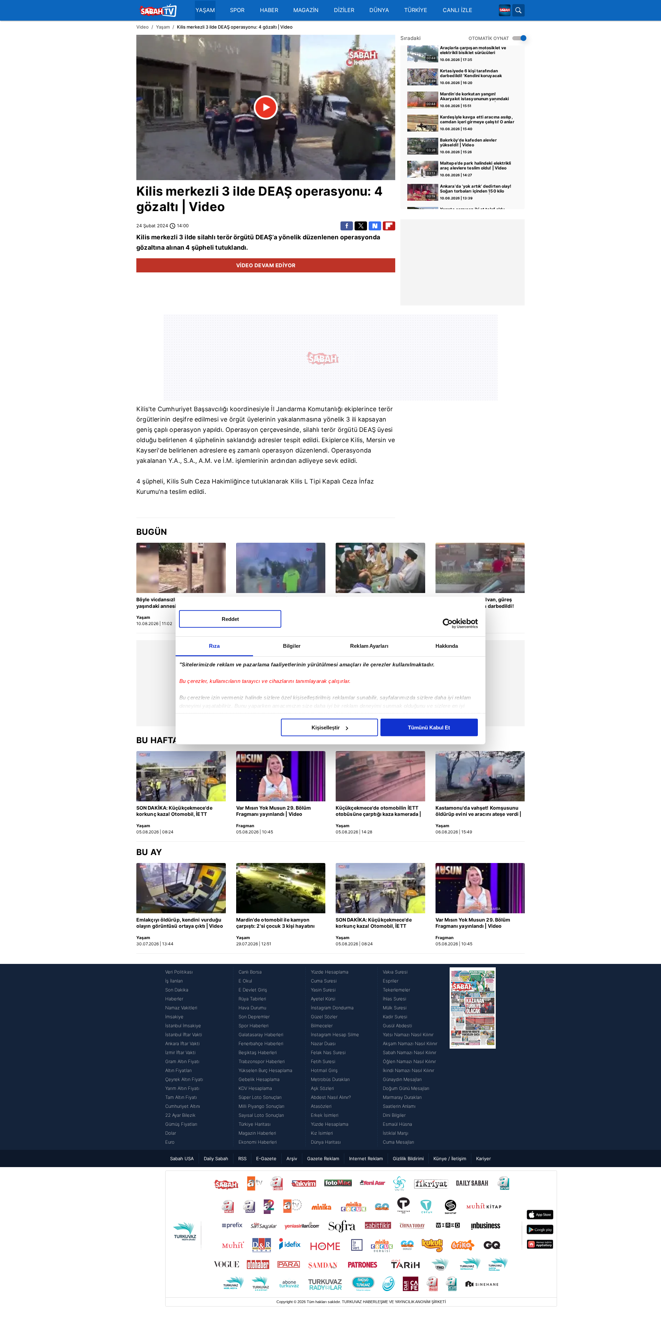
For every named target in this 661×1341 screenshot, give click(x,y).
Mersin (376, 440)
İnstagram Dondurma (332, 1007)
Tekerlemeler (396, 989)
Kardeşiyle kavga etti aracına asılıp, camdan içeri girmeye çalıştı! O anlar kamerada (477, 120)
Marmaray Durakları (402, 1097)
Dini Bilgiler (394, 1115)
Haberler (174, 998)
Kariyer (483, 1158)
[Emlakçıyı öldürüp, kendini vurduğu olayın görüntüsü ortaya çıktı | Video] (181, 888)
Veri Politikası (179, 972)
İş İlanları (174, 981)
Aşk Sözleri (322, 1088)
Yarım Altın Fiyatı (182, 1088)
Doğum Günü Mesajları (406, 1088)
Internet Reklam (366, 1158)
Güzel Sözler (324, 1016)
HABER (269, 10)
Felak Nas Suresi (328, 1052)
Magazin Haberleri (257, 1133)
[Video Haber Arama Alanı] (518, 10)
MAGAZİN (305, 10)
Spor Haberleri (254, 1025)
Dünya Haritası (326, 1142)
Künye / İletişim (449, 1158)
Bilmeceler (322, 1025)
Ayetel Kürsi (323, 998)
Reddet (230, 619)
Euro (170, 1142)
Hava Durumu (252, 1007)
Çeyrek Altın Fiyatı (184, 1079)
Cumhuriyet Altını (182, 1106)
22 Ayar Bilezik (180, 1115)
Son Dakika (176, 989)
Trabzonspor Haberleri (262, 1061)
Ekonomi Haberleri (258, 1142)
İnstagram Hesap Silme (335, 1034)
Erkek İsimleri (324, 1115)
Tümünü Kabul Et (429, 727)
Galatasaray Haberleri (261, 1034)
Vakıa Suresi (395, 972)
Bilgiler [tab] (292, 646)
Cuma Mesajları (398, 1142)
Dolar (170, 1133)
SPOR (237, 10)
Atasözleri (321, 1106)
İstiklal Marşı (395, 1133)
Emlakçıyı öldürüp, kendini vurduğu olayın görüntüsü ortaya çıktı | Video (179, 923)
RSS (242, 1158)
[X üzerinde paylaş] (361, 225)
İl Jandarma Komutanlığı (307, 409)
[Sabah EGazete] (473, 1056)
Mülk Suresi (395, 1007)
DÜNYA (379, 10)
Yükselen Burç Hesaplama (265, 1070)
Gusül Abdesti (397, 1025)
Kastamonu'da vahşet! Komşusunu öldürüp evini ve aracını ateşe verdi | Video (479, 811)
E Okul (245, 981)
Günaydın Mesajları (402, 1079)
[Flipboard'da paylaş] (389, 225)
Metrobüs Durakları (330, 1079)
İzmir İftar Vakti (180, 1052)
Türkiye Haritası (255, 1124)
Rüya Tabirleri (252, 998)
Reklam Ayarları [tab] (369, 646)
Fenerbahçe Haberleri (261, 1043)
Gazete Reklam (323, 1158)
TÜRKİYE (415, 10)
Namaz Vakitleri (181, 1007)
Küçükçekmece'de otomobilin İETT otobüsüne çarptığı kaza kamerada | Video (378, 811)
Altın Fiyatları (178, 1070)
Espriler (390, 981)
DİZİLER (344, 10)
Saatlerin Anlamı (399, 1106)
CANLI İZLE (457, 10)
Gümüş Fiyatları (181, 1124)
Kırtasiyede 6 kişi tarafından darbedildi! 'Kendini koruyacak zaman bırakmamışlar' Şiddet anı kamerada (473, 74)
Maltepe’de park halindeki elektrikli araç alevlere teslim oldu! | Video (475, 165)
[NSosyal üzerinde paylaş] (375, 225)
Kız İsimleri (322, 1133)
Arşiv (291, 1158)
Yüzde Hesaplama (329, 972)
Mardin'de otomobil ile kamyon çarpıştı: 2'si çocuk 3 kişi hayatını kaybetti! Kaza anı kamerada (275, 923)
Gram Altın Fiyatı (182, 1061)
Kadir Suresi (395, 1016)
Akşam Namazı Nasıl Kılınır (410, 1043)
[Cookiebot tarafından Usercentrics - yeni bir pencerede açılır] (448, 623)
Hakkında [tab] (447, 646)
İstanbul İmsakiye (183, 1025)
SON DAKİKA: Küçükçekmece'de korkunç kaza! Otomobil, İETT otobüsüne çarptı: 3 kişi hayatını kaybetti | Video (174, 811)
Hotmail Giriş (324, 1070)
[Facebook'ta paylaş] (346, 225)
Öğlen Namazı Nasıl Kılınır (409, 1061)
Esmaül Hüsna (397, 1124)
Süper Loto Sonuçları (260, 1097)
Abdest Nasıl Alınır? (331, 1097)
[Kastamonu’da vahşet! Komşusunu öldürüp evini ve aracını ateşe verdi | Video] (480, 776)
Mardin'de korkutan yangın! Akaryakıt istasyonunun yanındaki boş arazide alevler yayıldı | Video (474, 97)
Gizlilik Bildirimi (408, 1158)
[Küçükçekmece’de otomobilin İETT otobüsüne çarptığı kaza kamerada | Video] (380, 776)
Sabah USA (182, 1158)
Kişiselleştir (326, 727)
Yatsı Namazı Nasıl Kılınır (408, 1034)
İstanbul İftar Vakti (183, 1034)
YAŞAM (205, 10)
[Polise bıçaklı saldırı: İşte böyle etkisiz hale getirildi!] (281, 568)
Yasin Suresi (323, 989)
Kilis (149, 191)
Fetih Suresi (323, 1061)
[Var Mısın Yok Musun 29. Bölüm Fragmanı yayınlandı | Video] (281, 776)
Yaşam (163, 27)
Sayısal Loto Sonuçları (261, 1115)
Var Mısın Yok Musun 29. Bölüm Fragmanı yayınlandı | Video (273, 811)
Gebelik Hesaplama (259, 1079)
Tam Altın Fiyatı (181, 1097)
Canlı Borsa (250, 972)
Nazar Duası (323, 1043)
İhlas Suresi (394, 998)
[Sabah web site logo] (505, 10)
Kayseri (147, 450)
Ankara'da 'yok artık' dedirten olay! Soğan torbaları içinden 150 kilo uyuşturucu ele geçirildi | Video (476, 189)
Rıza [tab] (214, 646)
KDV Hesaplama (255, 1088)
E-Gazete (266, 1158)
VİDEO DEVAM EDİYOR (266, 265)
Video (142, 27)
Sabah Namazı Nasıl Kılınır (409, 1052)
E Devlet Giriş (253, 989)
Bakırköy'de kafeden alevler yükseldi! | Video (468, 142)
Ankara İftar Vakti (182, 1043)
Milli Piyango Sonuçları (261, 1106)
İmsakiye (174, 1016)
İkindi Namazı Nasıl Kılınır (408, 1070)
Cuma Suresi (324, 981)
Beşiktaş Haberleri (258, 1052)
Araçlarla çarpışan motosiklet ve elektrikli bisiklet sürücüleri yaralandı (473, 50)
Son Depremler (254, 1016)
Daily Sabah (216, 1158)
